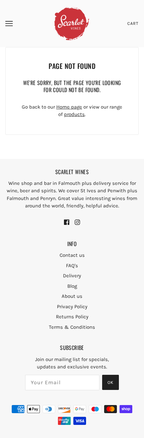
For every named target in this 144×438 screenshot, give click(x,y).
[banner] (71, 23)
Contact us (72, 255)
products (74, 114)
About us (72, 296)
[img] (66, 221)
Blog (72, 286)
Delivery (72, 276)
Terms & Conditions (72, 327)
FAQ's (72, 266)
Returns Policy (72, 317)
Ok (110, 382)
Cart (133, 23)
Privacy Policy (72, 307)
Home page (69, 107)
